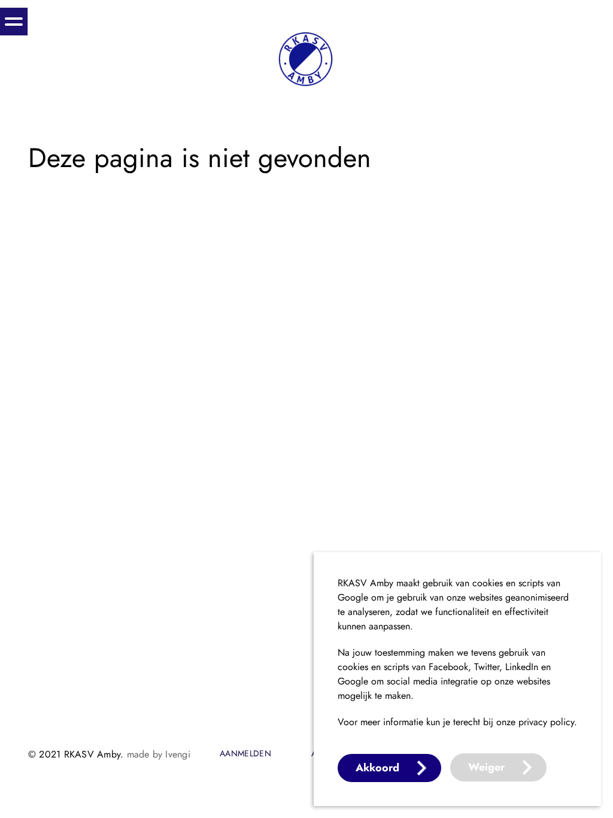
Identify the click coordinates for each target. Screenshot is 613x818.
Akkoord (377, 767)
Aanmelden (245, 754)
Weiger (486, 767)
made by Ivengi (158, 754)
